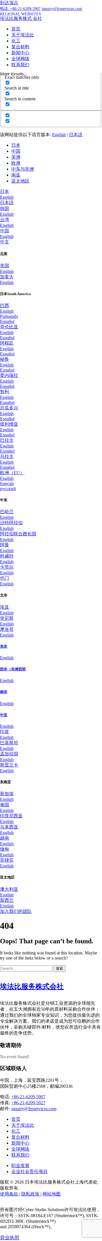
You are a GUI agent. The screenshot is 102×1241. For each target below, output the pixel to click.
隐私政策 (31, 1194)
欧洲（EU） (12, 472)
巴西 (4, 305)
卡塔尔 (7, 567)
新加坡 (7, 793)
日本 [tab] (15, 145)
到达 (9, 2)
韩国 (4, 208)
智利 (4, 391)
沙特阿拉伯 (11, 522)
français (7, 483)
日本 (4, 191)
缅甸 (4, 849)
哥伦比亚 (9, 326)
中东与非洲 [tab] (22, 169)
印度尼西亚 (11, 815)
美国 (4, 265)
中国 (4, 230)
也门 (4, 578)
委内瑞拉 (9, 375)
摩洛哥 (7, 629)
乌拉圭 (7, 456)
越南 (4, 838)
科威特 (7, 556)
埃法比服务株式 (21, 18)
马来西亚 (9, 826)
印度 (4, 731)
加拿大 (7, 276)
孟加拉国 (9, 753)
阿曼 (4, 544)
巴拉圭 (7, 440)
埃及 (4, 607)
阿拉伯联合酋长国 (18, 533)
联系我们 (20, 64)
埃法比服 (32, 986)
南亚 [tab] (15, 175)
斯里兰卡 (9, 765)
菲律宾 (7, 860)
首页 (15, 28)
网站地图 (51, 1194)
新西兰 (7, 900)
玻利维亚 (9, 424)
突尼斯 (7, 618)
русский (8, 488)
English (59, 134)
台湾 (4, 219)
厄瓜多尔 (9, 407)
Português (9, 316)
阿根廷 (7, 343)
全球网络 (20, 58)
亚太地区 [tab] (20, 181)
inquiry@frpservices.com (33, 1108)
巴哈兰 (7, 511)
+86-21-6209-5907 (28, 1096)
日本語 (75, 134)
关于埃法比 (22, 34)
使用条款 (9, 1194)
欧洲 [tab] (15, 163)
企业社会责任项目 (29, 1171)
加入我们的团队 (16, 911)
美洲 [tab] (15, 157)
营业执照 (9, 1237)
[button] (20, 14)
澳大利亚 (9, 889)
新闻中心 (20, 52)
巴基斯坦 (9, 742)
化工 (15, 40)
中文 (4, 241)
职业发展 (20, 1165)
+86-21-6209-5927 (28, 1102)
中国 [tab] (15, 151)
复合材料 (20, 46)
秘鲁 (4, 359)
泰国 (4, 804)
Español (7, 321)
